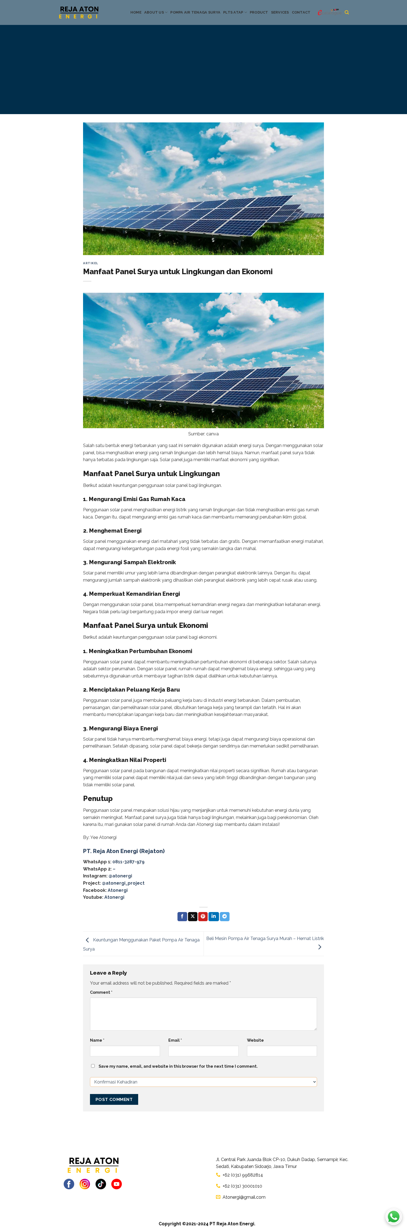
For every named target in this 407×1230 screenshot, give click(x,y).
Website (255, 1040)
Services (280, 12)
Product (259, 12)
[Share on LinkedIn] (213, 916)
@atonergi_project (123, 883)
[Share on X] (192, 916)
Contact (301, 12)
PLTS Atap (233, 12)
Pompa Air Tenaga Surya (195, 12)
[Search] (347, 12)
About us (154, 12)
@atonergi (120, 876)
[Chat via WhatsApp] (393, 1216)
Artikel (90, 263)
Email (175, 1040)
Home (135, 12)
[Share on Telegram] (224, 916)
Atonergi (118, 890)
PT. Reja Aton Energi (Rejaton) (124, 851)
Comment (101, 992)
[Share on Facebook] (182, 916)
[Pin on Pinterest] (203, 916)
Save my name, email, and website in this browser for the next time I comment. (178, 1066)
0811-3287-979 (128, 861)
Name (97, 1040)
